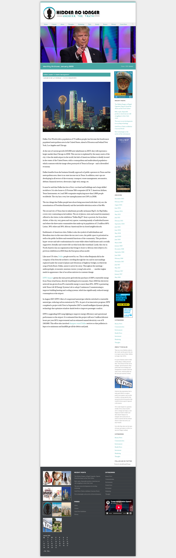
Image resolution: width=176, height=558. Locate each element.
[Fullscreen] (130, 513)
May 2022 (118, 214)
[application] (119, 507)
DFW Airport (48, 278)
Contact (54, 24)
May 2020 (118, 233)
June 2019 (117, 239)
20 (67, 543)
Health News (72, 78)
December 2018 (119, 249)
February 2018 (119, 258)
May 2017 (117, 268)
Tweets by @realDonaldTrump (122, 464)
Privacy (113, 24)
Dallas (60, 256)
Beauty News (118, 323)
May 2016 (118, 277)
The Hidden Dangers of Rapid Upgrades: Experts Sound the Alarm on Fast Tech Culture (123, 106)
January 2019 (118, 246)
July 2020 (117, 227)
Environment (118, 330)
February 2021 (119, 221)
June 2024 (118, 208)
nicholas (58, 78)
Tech (89, 24)
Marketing (81, 24)
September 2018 (119, 252)
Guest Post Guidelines (80, 511)
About (62, 24)
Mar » (48, 551)
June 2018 (117, 255)
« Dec (44, 551)
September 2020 (119, 224)
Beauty (105, 24)
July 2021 (117, 217)
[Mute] (128, 513)
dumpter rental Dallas (77, 323)
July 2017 (117, 265)
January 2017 (118, 274)
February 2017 (119, 271)
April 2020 (118, 236)
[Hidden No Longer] (71, 13)
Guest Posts (123, 24)
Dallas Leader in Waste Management (56, 74)
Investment (118, 336)
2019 (127, 66)
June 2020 (118, 230)
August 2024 (118, 205)
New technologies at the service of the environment (87, 494)
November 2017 (119, 261)
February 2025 (119, 202)
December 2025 (119, 198)
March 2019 (118, 242)
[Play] (107, 513)
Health (97, 24)
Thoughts (71, 24)
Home (46, 24)
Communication (119, 327)
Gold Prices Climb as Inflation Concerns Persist (87, 491)
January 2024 (119, 211)
